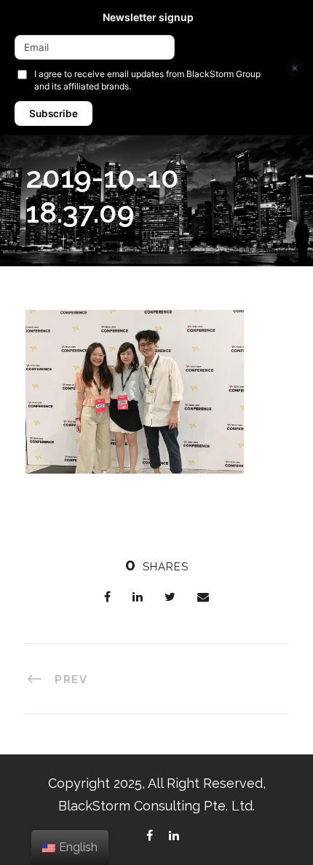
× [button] (294, 67)
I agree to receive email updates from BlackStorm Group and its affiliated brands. (147, 80)
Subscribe (53, 113)
